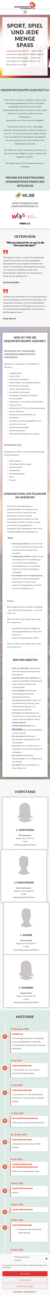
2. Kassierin (26, 988)
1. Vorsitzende (25, 830)
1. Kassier (26, 935)
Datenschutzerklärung (30, 1291)
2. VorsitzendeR (24, 883)
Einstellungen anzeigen (25, 1286)
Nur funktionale (25, 1280)
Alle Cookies (25, 1274)
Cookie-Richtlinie (18, 1291)
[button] (46, 1259)
